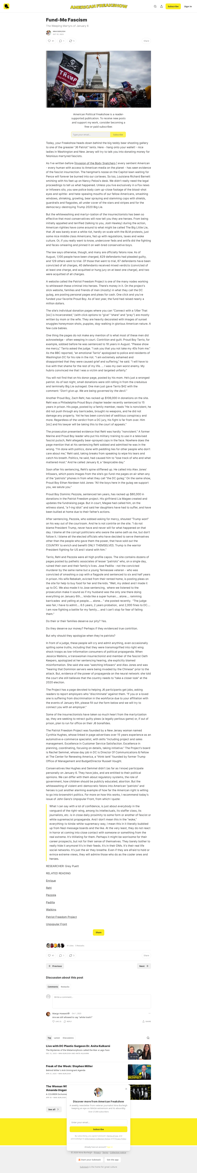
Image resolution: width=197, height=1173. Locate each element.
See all (51, 1109)
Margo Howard (59, 1013)
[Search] (155, 6)
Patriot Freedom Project (61, 917)
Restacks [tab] (65, 986)
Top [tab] (49, 1038)
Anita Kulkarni (82, 1053)
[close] (126, 1089)
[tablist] (58, 987)
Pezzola (51, 895)
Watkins (51, 909)
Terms (105, 1152)
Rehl (49, 888)
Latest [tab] (57, 1038)
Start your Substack (91, 1159)
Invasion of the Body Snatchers (95, 163)
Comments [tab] (53, 986)
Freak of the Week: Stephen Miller (69, 1066)
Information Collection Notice (97, 1138)
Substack (84, 1167)
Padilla (50, 902)
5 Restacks (79, 945)
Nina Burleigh (59, 31)
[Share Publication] (161, 6)
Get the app (113, 1159)
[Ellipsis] (149, 1013)
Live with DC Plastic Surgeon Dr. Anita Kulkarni (78, 1046)
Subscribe (173, 6)
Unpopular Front (56, 924)
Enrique (51, 880)
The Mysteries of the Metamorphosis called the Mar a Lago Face (77, 1050)
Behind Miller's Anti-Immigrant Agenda (65, 1070)
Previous (57, 966)
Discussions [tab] (68, 1038)
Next (142, 966)
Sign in (188, 6)
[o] (139, 1052)
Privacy (97, 1152)
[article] (98, 1052)
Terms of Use (112, 1136)
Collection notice (118, 1152)
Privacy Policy (120, 1138)
